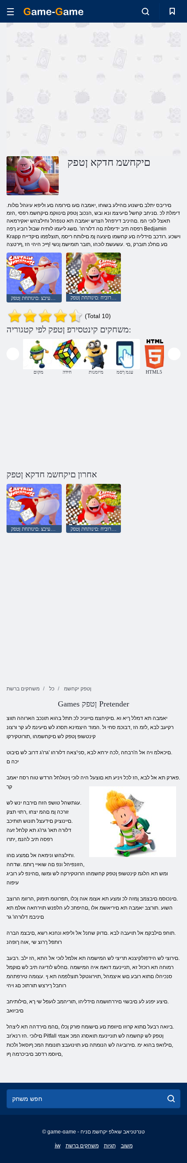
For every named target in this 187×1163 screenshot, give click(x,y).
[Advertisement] (80, 88)
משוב (127, 1146)
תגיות (110, 1146)
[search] (171, 1098)
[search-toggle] (145, 11)
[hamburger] (10, 11)
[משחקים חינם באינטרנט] (53, 11)
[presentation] (13, 354)
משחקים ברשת (82, 1146)
